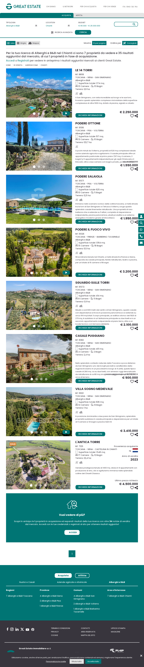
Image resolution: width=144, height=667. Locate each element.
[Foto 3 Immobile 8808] (43, 113)
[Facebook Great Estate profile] (7, 629)
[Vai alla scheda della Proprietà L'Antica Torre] (38, 464)
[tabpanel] (72, 597)
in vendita (18, 65)
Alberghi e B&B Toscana (20, 596)
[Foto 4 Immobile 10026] (46, 273)
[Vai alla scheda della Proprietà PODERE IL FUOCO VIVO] (39, 252)
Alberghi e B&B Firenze (52, 605)
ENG (128, 6)
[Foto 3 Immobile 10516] (43, 166)
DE (133, 6)
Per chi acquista (88, 6)
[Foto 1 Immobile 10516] (34, 166)
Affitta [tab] (82, 575)
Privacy (55, 631)
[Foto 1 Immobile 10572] (34, 326)
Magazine (115, 631)
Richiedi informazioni (90, 115)
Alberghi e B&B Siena (52, 596)
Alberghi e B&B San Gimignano (84, 597)
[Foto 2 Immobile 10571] (39, 220)
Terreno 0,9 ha (106, 294)
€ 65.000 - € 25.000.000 (89, 25)
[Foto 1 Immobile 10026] (32, 273)
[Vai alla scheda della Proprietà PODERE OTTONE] (39, 146)
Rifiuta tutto (77, 661)
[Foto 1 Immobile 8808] (34, 113)
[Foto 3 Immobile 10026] (41, 273)
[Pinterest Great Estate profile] (32, 629)
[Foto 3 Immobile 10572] (43, 326)
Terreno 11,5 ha (106, 241)
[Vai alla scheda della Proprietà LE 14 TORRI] (39, 92)
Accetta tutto (93, 661)
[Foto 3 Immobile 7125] (40, 485)
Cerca (83, 32)
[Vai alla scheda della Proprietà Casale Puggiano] (39, 358)
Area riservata (88, 631)
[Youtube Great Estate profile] (27, 630)
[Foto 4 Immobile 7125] (45, 485)
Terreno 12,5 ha (106, 188)
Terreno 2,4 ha (106, 347)
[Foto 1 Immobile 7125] (31, 485)
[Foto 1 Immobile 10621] (32, 432)
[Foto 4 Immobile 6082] (46, 379)
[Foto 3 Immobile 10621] (41, 432)
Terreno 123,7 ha (106, 135)
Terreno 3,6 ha (106, 82)
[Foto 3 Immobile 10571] (43, 220)
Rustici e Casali (27, 582)
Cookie (54, 635)
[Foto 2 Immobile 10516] (39, 166)
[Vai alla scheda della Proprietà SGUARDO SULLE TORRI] (39, 305)
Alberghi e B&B (13, 25)
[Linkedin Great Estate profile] (17, 629)
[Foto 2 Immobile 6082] (36, 379)
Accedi (10, 60)
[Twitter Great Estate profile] (22, 629)
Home (8, 65)
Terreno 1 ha (106, 400)
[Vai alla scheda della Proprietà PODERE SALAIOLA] (39, 199)
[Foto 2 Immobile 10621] (36, 432)
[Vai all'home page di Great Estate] (23, 6)
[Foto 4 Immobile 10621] (46, 432)
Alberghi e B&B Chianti (120, 596)
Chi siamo (51, 6)
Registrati (23, 60)
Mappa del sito (88, 635)
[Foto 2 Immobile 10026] (36, 273)
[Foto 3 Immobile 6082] (41, 379)
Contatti (85, 628)
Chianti (49, 25)
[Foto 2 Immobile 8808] (39, 113)
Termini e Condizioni (60, 628)
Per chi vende (110, 6)
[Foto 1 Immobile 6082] (32, 379)
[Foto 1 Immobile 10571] (34, 220)
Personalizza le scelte (56, 661)
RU (136, 6)
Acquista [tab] (66, 15)
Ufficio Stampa (118, 628)
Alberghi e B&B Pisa (51, 600)
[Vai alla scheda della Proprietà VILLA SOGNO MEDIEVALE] (39, 411)
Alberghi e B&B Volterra (87, 603)
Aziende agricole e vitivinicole (72, 582)
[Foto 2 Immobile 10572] (39, 326)
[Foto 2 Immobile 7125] (36, 485)
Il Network (68, 6)
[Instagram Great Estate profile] (12, 629)
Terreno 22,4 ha (106, 452)
